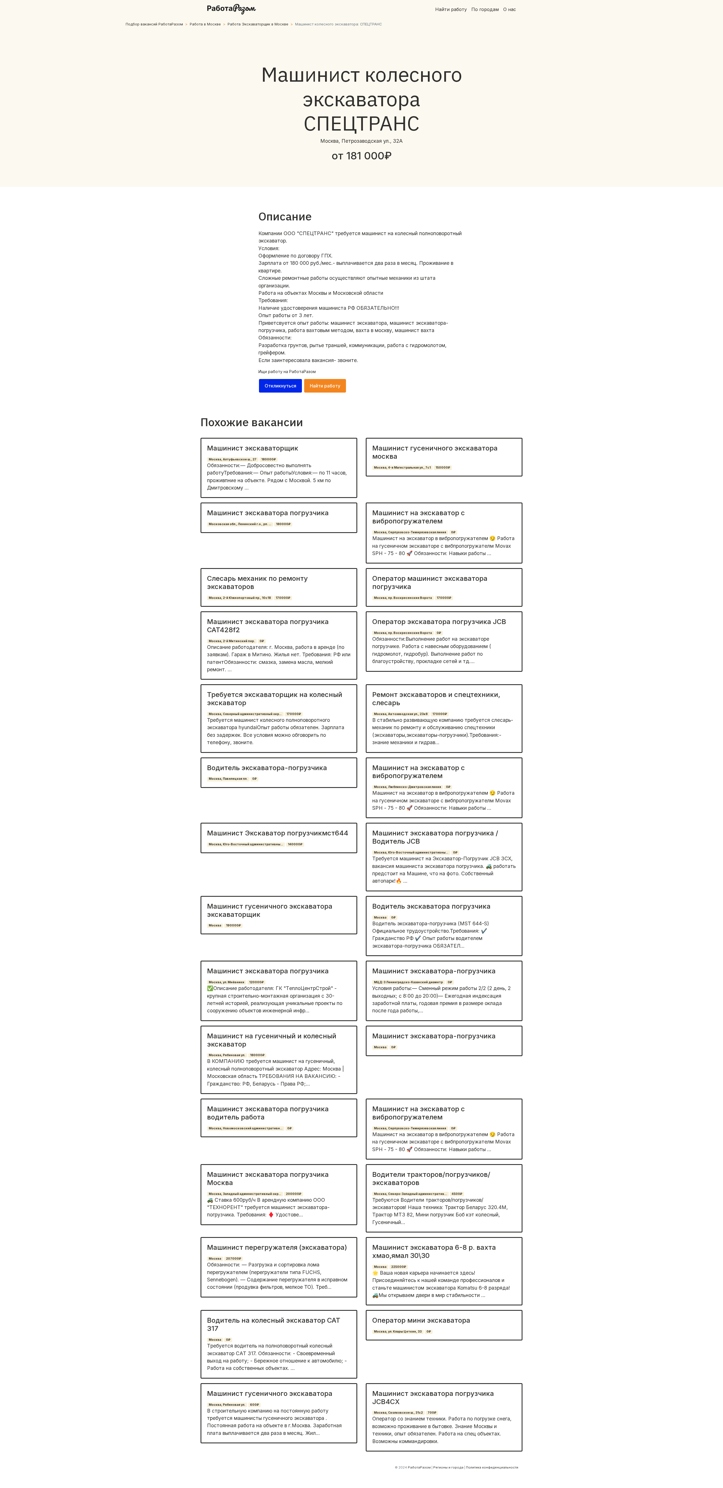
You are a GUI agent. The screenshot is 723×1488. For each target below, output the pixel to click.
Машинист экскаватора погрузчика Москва (268, 1178)
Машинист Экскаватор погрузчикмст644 (277, 833)
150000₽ (442, 467)
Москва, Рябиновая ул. (227, 1055)
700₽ (432, 1413)
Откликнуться (280, 386)
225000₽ (398, 1267)
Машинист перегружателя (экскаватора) (277, 1247)
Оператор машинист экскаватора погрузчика (429, 582)
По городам (485, 9)
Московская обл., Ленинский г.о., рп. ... (240, 524)
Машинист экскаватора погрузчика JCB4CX (433, 1397)
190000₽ (233, 925)
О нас (509, 9)
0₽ (453, 532)
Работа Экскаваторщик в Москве (258, 24)
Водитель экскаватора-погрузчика (267, 768)
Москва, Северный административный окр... (245, 714)
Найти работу (451, 9)
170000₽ (283, 598)
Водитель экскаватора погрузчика (431, 906)
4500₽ (457, 1194)
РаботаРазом (302, 371)
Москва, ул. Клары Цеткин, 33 (398, 1331)
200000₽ (293, 1194)
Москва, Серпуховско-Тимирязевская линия (410, 532)
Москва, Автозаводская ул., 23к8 (401, 714)
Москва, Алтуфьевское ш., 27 (232, 459)
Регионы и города (448, 1467)
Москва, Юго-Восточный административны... (246, 844)
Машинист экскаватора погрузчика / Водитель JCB (435, 837)
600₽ (254, 1405)
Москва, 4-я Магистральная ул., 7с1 (402, 467)
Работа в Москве (205, 24)
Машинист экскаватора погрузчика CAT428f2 (268, 626)
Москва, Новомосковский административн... (245, 1128)
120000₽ (256, 982)
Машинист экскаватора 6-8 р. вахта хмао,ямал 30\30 (434, 1251)
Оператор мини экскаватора (421, 1320)
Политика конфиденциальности (492, 1467)
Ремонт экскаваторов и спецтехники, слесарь (436, 698)
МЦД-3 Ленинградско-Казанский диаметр (408, 982)
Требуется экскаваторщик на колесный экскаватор (274, 698)
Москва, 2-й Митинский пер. (232, 641)
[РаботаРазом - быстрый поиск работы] (231, 9)
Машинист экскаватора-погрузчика (434, 971)
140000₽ (295, 844)
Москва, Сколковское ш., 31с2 (398, 1413)
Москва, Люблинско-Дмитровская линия (407, 787)
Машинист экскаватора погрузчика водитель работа (268, 1113)
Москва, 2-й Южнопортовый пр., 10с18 (240, 598)
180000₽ (268, 459)
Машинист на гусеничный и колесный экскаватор (271, 1040)
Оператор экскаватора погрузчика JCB (439, 622)
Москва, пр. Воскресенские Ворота (403, 598)
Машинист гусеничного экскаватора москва (435, 452)
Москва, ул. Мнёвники (226, 982)
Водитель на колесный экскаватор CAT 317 (273, 1324)
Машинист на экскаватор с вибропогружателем (418, 517)
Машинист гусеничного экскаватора (269, 1393)
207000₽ (233, 1258)
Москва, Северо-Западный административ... (410, 1194)
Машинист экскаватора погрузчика (268, 513)
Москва (215, 925)
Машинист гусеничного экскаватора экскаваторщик (269, 910)
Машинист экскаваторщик (252, 448)
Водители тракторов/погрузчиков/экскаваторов (431, 1178)
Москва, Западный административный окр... (245, 1194)
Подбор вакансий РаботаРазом (154, 24)
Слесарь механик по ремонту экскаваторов (257, 582)
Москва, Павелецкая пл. (228, 779)
